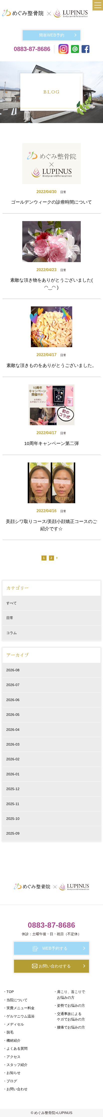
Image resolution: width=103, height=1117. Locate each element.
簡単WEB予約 (51, 35)
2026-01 (13, 774)
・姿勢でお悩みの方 (69, 1005)
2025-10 (13, 819)
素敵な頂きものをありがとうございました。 (51, 365)
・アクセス (11, 1057)
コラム (11, 633)
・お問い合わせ (15, 1089)
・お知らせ (11, 1073)
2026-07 (13, 685)
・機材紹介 (11, 1040)
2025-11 (12, 804)
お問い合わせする (55, 966)
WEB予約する (55, 948)
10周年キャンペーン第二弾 (51, 443)
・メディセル (13, 1024)
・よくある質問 (15, 1048)
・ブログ (10, 1081)
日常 (9, 618)
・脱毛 (8, 1032)
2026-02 (13, 759)
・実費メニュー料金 (18, 1008)
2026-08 (13, 670)
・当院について (15, 1000)
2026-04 (13, 730)
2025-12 (13, 789)
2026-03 (13, 744)
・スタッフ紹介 (15, 1065)
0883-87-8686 (32, 49)
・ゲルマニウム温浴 (18, 1016)
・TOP (8, 992)
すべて (11, 603)
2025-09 (13, 833)
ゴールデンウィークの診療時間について (51, 202)
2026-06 (13, 700)
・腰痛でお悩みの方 (69, 1027)
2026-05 (13, 715)
